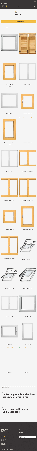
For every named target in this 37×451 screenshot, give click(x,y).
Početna (16, 11)
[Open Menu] (18, 6)
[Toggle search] (31, 6)
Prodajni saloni (21, 429)
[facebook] (35, 1)
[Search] (20, 437)
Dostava (2, 440)
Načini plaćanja (3, 444)
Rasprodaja (21, 432)
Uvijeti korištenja (3, 439)
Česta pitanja (3, 443)
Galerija (20, 433)
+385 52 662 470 (5, 432)
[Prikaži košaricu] (34, 6)
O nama (20, 431)
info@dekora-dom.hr (6, 434)
